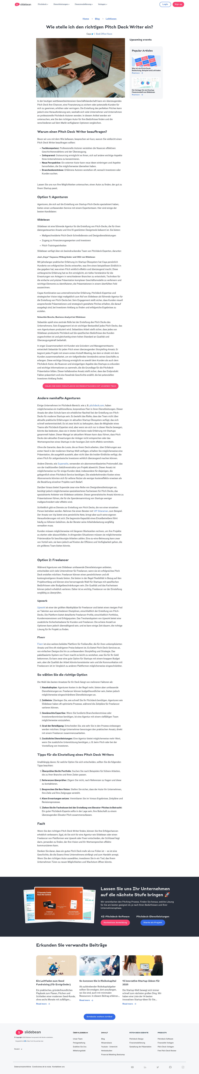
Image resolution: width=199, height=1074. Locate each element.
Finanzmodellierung (137, 1043)
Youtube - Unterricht (109, 1047)
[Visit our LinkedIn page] (145, 1068)
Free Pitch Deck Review (167, 1051)
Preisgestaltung (79, 1043)
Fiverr (40, 644)
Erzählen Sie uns (79, 1047)
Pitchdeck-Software (165, 1039)
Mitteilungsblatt (79, 1051)
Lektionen (111, 19)
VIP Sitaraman (101, 511)
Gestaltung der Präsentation (140, 1047)
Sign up (178, 4)
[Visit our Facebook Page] (170, 1068)
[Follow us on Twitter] (157, 1068)
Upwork (41, 608)
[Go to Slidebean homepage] (23, 4)
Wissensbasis (106, 1043)
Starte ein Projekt (152, 923)
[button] (43, 4)
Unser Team (77, 1039)
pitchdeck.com (96, 405)
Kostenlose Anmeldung (115, 923)
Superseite (63, 464)
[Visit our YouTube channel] (132, 1068)
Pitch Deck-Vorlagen (166, 1047)
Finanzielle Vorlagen (166, 1043)
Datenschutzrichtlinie (22, 1067)
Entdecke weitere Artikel (99, 1017)
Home (86, 19)
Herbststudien (106, 1051)
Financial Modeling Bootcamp (113, 1055)
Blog (97, 19)
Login (165, 4)
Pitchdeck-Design (136, 1039)
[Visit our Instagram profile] (183, 1068)
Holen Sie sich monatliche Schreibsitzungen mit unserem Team (80, 386)
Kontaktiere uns (58, 1067)
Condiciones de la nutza (41, 1067)
